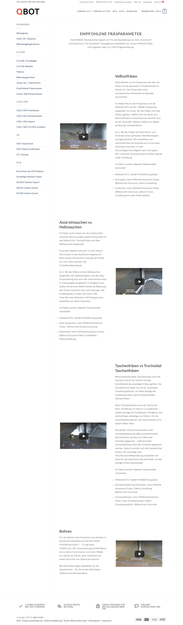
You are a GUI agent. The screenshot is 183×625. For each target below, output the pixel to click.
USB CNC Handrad (26, 39)
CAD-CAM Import (25, 121)
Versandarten (94, 621)
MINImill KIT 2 (84, 11)
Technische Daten (86, 2)
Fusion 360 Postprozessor (29, 94)
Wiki (115, 11)
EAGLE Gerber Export (27, 188)
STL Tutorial (22, 155)
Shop (121, 11)
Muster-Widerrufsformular (75, 621)
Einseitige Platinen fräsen (29, 177)
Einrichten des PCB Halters (30, 171)
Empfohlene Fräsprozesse (29, 88)
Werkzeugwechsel (25, 77)
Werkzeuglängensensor (28, 44)
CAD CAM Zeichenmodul (29, 116)
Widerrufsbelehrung (53, 621)
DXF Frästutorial (24, 144)
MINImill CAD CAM (104, 2)
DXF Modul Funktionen (28, 149)
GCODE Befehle (24, 66)
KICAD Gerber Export (27, 193)
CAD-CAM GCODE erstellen (30, 127)
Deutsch (157, 2)
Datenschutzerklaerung (32, 621)
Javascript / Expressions (28, 83)
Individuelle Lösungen (123, 2)
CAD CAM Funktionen (27, 110)
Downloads (147, 2)
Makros (20, 72)
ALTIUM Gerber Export (27, 182)
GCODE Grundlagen (26, 61)
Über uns (137, 2)
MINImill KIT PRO (102, 11)
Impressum (107, 621)
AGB (18, 621)
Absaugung (22, 33)
